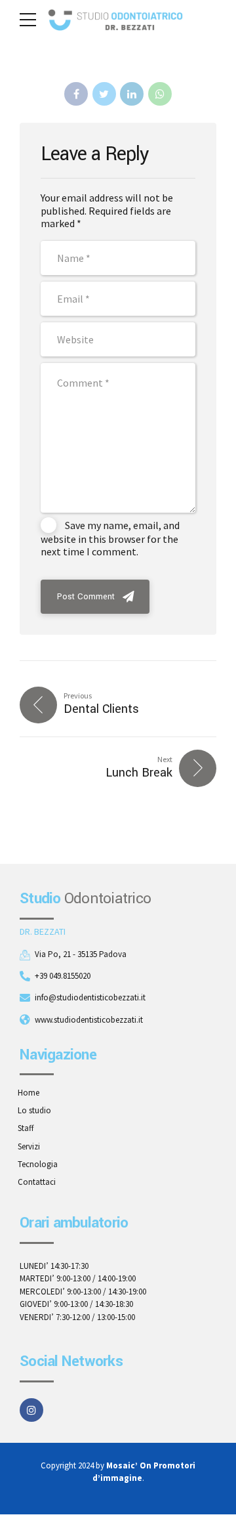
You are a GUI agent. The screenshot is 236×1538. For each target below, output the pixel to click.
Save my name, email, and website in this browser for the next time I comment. (110, 539)
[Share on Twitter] (104, 94)
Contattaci (37, 1181)
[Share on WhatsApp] (160, 94)
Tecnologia (38, 1164)
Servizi (29, 1146)
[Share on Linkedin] (132, 94)
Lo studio (34, 1110)
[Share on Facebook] (76, 94)
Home (28, 1092)
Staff (26, 1128)
